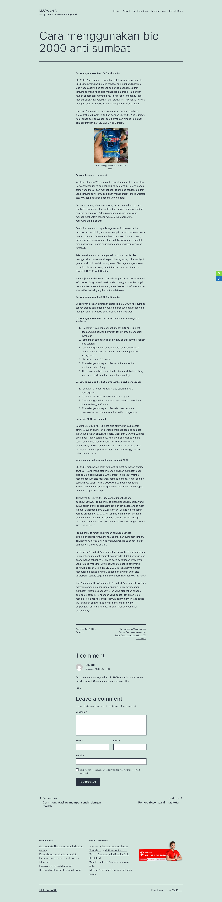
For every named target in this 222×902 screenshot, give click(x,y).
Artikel (126, 11)
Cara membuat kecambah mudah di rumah (60, 870)
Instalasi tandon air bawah (115, 846)
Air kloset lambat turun (116, 850)
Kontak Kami (176, 11)
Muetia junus (95, 850)
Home (116, 11)
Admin (81, 632)
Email (116, 740)
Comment (81, 712)
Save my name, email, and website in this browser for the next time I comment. (110, 771)
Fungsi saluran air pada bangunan (55, 866)
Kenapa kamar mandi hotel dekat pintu (58, 854)
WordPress (177, 890)
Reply (78, 688)
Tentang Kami (140, 11)
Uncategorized (139, 629)
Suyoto (90, 664)
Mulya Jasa (48, 10)
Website (80, 755)
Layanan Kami (158, 11)
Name (79, 740)
